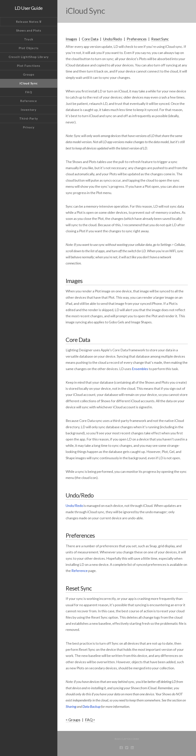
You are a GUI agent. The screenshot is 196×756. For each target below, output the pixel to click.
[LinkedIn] (132, 747)
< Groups (73, 719)
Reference (79, 570)
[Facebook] (121, 747)
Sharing (71, 706)
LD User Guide (28, 8)
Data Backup (91, 706)
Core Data (90, 39)
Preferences (136, 39)
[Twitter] (126, 747)
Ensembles (140, 369)
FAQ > (90, 719)
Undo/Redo (112, 39)
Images (71, 39)
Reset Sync (160, 39)
